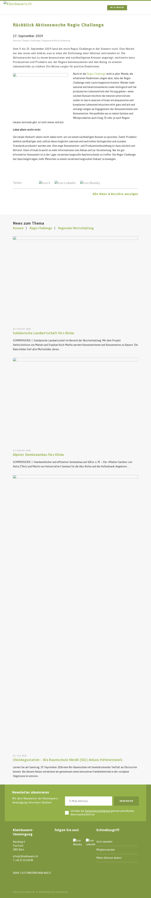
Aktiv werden (117, 7)
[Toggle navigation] (137, 7)
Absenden (126, 801)
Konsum (17, 40)
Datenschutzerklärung (98, 810)
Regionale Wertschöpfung (56, 40)
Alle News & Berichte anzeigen (115, 194)
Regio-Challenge (96, 73)
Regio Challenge (32, 40)
